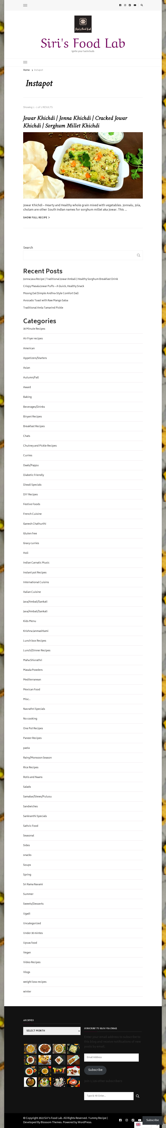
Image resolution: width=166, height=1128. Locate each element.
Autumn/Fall (31, 378)
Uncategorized (32, 924)
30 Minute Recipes (34, 329)
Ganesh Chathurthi (34, 524)
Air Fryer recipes (33, 339)
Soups (27, 865)
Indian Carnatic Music (36, 563)
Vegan (27, 953)
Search (28, 248)
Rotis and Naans (32, 777)
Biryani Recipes (32, 417)
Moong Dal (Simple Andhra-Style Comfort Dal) (50, 294)
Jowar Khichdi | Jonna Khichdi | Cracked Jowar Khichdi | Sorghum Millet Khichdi (75, 122)
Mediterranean (32, 680)
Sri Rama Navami (33, 885)
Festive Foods (31, 504)
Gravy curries (31, 544)
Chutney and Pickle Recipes (40, 446)
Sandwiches (30, 807)
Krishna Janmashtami (35, 631)
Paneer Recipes (32, 738)
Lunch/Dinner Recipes (36, 651)
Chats (26, 436)
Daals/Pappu (31, 466)
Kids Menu (29, 621)
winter (27, 992)
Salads (27, 787)
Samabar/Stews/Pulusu (37, 797)
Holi (25, 553)
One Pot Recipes (33, 729)
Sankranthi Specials (35, 816)
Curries (27, 456)
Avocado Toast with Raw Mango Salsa (45, 301)
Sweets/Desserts (33, 904)
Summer (28, 894)
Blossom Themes (51, 1122)
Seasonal (28, 836)
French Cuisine (32, 514)
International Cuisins (36, 583)
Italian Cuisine (32, 592)
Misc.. (26, 700)
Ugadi (26, 914)
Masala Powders (33, 670)
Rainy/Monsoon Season (37, 758)
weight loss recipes (35, 982)
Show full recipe (35, 218)
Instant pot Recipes (35, 573)
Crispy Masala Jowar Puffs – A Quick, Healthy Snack (53, 286)
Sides (26, 846)
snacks (27, 855)
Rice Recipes (30, 768)
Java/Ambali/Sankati (35, 602)
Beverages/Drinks (34, 407)
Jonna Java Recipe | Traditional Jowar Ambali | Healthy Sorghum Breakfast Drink (70, 279)
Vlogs (26, 972)
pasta (26, 748)
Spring (27, 875)
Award (27, 388)
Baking (27, 397)
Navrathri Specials (34, 709)
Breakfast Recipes (34, 427)
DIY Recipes (30, 495)
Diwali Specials (32, 485)
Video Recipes (32, 963)
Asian (26, 368)
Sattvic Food (30, 826)
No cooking (30, 719)
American (29, 349)
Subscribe (95, 1070)
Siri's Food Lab (83, 41)
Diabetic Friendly (33, 475)
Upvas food (30, 943)
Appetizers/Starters (35, 358)
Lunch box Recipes (34, 641)
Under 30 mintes (33, 933)
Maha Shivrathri (32, 660)
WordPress (84, 1122)
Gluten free (30, 534)
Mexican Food (31, 690)
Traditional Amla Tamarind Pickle (43, 308)
